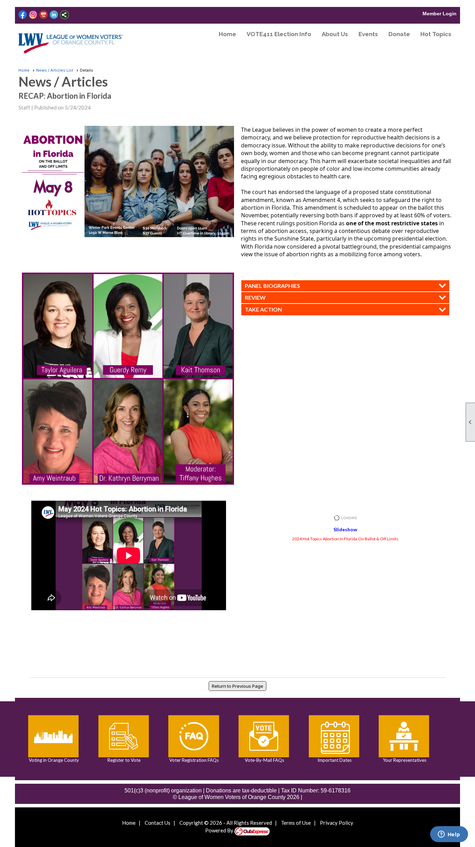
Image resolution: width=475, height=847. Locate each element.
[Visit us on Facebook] (22, 14)
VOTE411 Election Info (279, 34)
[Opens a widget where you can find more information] (449, 835)
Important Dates (334, 760)
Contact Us (157, 823)
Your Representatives (404, 760)
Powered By (219, 830)
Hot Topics (435, 34)
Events (368, 34)
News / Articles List (54, 70)
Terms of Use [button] (296, 823)
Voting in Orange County (53, 760)
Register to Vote (123, 760)
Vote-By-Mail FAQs (264, 760)
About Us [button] (335, 34)
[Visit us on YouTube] (43, 14)
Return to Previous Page (237, 686)
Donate (399, 34)
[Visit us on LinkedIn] (54, 14)
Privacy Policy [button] (336, 823)
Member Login (439, 13)
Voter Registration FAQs (193, 760)
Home (227, 34)
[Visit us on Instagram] (33, 14)
